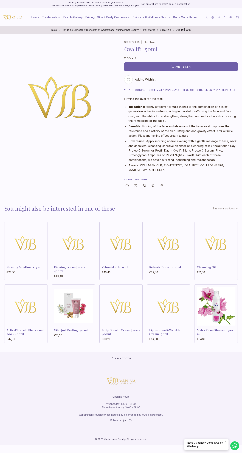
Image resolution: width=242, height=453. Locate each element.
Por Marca (149, 30)
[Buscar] (206, 17)
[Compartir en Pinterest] (153, 186)
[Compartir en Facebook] (127, 186)
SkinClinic (165, 30)
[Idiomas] (212, 17)
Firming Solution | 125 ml (24, 267)
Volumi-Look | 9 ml (115, 267)
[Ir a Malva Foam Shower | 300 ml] (216, 306)
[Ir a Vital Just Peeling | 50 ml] (73, 306)
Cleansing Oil (206, 267)
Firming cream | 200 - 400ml (69, 269)
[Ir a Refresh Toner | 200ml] (168, 243)
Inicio (54, 30)
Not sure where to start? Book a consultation (166, 4)
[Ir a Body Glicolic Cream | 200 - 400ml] (121, 306)
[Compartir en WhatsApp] (144, 186)
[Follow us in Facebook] (224, 17)
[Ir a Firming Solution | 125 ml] (26, 243)
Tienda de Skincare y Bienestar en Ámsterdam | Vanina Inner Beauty (100, 30)
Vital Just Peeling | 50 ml (71, 330)
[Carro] (237, 17)
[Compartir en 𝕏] (136, 186)
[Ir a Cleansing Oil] (216, 243)
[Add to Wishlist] (40, 242)
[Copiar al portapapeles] (161, 186)
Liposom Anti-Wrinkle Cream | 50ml (164, 332)
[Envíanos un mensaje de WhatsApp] (234, 445)
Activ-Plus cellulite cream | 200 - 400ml (25, 332)
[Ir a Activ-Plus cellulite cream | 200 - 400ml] (26, 306)
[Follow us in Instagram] (219, 17)
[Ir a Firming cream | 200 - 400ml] (73, 243)
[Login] (230, 17)
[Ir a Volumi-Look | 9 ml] (121, 243)
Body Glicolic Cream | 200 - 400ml (121, 332)
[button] (51, 17)
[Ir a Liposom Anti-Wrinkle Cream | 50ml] (168, 306)
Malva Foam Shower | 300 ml (215, 332)
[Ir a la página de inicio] (12, 17)
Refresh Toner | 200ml (165, 267)
